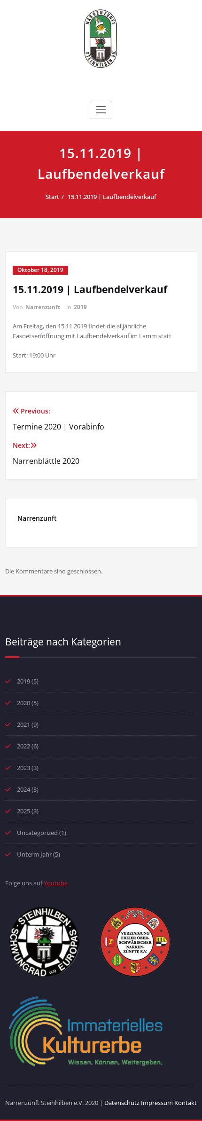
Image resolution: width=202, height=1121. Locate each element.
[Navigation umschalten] (101, 110)
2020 (23, 703)
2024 (23, 789)
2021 (23, 724)
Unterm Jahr (34, 854)
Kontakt (185, 1102)
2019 (80, 307)
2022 (23, 746)
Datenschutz (122, 1102)
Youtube (56, 883)
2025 (23, 811)
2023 (23, 767)
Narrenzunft (42, 307)
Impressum (157, 1102)
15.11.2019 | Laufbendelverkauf (112, 196)
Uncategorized (37, 832)
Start (52, 196)
